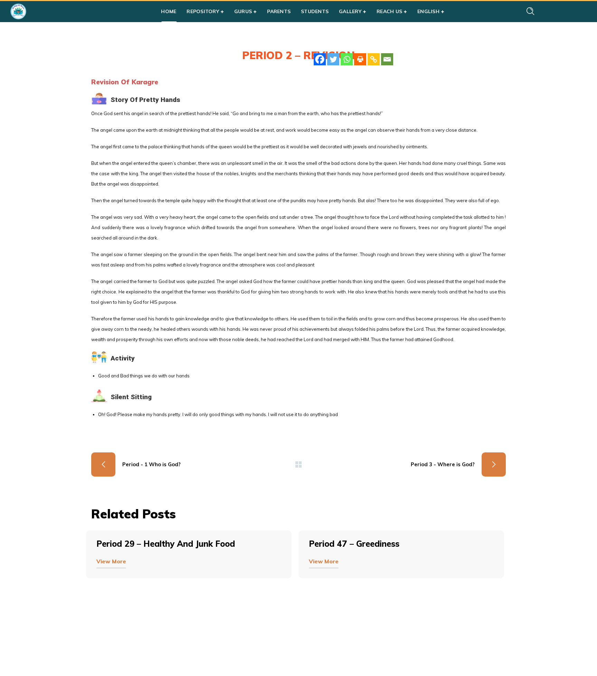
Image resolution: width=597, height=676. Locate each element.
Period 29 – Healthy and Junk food (165, 543)
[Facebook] (320, 59)
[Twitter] (333, 59)
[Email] (387, 59)
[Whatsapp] (347, 59)
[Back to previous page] (298, 464)
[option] (192, 565)
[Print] (360, 59)
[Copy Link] (374, 59)
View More (111, 561)
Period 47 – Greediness (354, 543)
